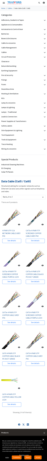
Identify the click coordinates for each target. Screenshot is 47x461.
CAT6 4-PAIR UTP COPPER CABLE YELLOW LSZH (11, 397)
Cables (4, 52)
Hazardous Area (7, 89)
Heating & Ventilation (9, 94)
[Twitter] (23, 424)
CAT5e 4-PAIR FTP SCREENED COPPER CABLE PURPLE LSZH (10, 274)
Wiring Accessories (8, 149)
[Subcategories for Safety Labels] (44, 126)
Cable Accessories (8, 43)
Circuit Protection (8, 57)
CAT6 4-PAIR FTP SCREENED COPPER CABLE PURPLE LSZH (34, 315)
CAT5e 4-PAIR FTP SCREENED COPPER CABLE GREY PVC (33, 233)
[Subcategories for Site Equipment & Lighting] (44, 131)
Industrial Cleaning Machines (12, 164)
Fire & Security (7, 75)
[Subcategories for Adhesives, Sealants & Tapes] (44, 20)
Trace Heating (7, 144)
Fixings (4, 80)
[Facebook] (19, 424)
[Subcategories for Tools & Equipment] (44, 140)
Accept (38, 457)
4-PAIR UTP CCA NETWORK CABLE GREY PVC (11, 233)
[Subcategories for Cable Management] (44, 48)
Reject (28, 457)
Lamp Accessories (8, 103)
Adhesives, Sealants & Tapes (12, 20)
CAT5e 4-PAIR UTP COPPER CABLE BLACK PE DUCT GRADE (35, 274)
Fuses (3, 84)
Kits (2, 98)
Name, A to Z (8, 197)
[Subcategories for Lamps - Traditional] (44, 112)
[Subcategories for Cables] (44, 52)
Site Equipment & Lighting (11, 130)
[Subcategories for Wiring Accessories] (44, 149)
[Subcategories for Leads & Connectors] (44, 117)
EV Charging (6, 168)
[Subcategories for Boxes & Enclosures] (44, 39)
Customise (16, 457)
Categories (6, 15)
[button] (39, 3)
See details (12, 240)
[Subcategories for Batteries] (44, 34)
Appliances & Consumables (11, 25)
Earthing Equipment (9, 71)
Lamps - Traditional (9, 112)
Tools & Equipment (8, 140)
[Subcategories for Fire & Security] (44, 75)
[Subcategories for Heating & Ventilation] (44, 94)
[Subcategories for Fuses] (44, 85)
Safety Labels (6, 126)
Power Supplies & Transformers (13, 121)
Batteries (5, 34)
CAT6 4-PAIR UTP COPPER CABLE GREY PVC (34, 356)
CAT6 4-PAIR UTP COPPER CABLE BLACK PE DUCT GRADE (11, 356)
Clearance (5, 61)
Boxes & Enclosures (9, 38)
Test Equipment (7, 135)
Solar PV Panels (7, 172)
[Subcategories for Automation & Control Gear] (44, 29)
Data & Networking (8, 66)
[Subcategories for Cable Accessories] (44, 43)
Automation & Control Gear (12, 29)
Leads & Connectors (9, 117)
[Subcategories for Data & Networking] (44, 66)
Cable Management (9, 48)
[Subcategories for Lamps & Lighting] (44, 108)
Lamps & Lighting (8, 107)
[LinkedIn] (28, 424)
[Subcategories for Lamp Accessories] (44, 103)
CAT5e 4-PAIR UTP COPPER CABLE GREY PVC (10, 315)
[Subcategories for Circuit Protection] (44, 57)
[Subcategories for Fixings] (44, 80)
